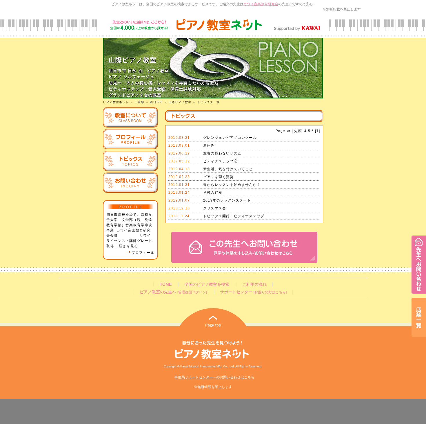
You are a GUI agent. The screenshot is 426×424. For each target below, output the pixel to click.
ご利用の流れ (254, 284)
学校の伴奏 (212, 193)
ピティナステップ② (220, 161)
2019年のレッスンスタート (227, 200)
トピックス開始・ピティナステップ (233, 216)
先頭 (297, 131)
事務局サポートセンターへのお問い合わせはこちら (214, 377)
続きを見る (128, 246)
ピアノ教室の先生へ (173, 292)
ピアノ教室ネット (116, 102)
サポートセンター (253, 292)
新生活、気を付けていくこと (228, 169)
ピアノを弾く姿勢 (218, 177)
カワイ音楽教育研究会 (260, 4)
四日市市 (156, 102)
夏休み (209, 145)
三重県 (139, 102)
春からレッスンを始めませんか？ (232, 185)
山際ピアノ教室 (180, 102)
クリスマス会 (214, 208)
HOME (165, 284)
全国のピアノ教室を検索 (207, 284)
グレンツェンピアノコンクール (230, 138)
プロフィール (143, 253)
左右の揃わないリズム (222, 153)
